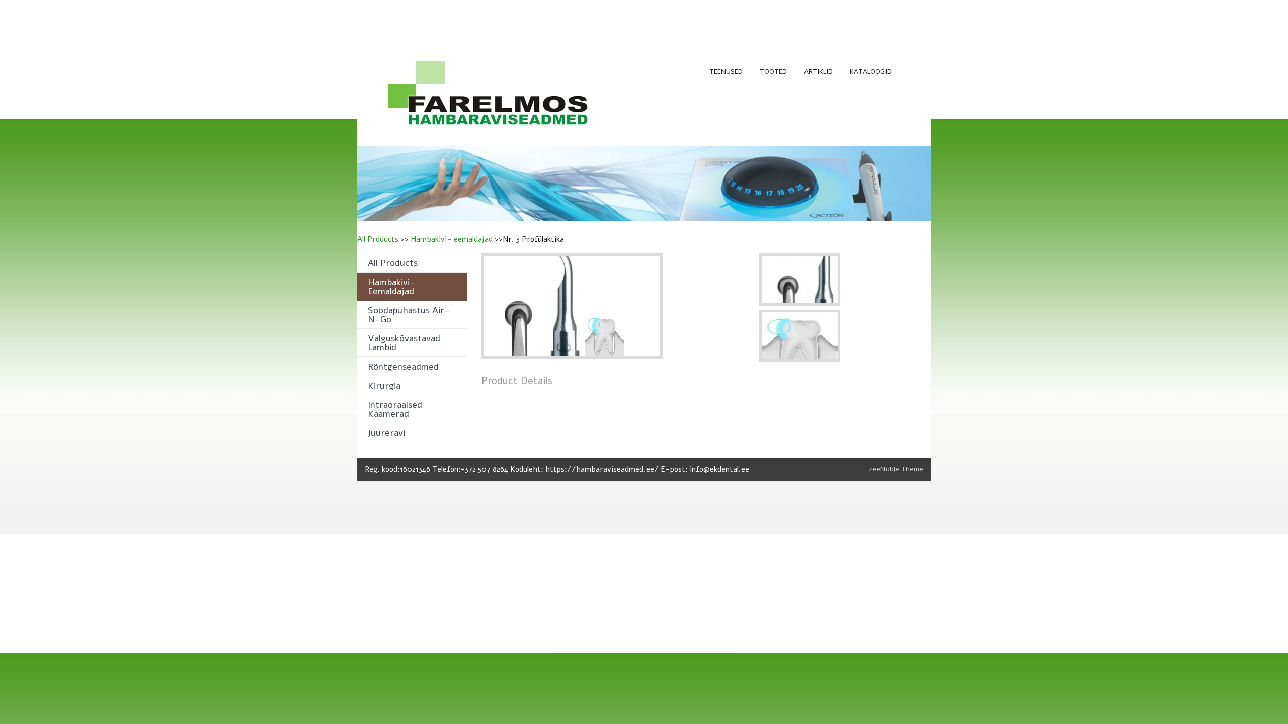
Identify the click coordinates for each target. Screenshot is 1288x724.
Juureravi (386, 433)
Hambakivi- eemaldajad (452, 239)
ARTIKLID (818, 71)
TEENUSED (726, 71)
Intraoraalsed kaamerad (395, 409)
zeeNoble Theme (896, 469)
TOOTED (773, 71)
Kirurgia (384, 386)
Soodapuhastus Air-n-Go (409, 314)
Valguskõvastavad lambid (404, 342)
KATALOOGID (871, 71)
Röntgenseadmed (403, 366)
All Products (377, 239)
